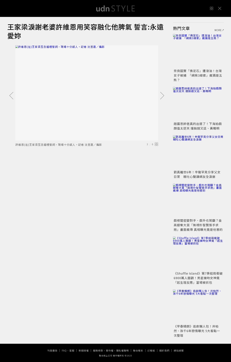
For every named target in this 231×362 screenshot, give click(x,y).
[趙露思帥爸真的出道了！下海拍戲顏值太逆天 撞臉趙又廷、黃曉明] (198, 104)
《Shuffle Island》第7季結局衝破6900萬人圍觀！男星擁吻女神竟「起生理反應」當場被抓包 (198, 278)
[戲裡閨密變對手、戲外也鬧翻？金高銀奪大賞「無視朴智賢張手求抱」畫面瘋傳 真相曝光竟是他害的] (198, 200)
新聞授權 (84, 350)
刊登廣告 (52, 350)
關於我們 (164, 350)
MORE (218, 30)
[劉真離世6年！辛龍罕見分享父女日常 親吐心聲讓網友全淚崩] (198, 152)
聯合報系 (138, 350)
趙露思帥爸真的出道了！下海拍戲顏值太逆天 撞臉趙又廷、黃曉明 (198, 125)
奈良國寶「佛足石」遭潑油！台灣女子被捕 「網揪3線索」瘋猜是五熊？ (198, 75)
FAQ (64, 350)
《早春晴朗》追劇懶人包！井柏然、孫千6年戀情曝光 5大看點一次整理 (197, 330)
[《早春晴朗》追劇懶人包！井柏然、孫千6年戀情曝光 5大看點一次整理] (198, 306)
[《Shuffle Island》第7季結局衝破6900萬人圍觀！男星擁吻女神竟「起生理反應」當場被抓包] (198, 253)
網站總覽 (179, 350)
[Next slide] (162, 96)
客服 (71, 350)
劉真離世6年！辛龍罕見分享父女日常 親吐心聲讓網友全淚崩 (197, 174)
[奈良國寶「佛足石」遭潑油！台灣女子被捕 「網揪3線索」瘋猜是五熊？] (198, 51)
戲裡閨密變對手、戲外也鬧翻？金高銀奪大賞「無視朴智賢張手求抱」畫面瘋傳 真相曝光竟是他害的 (198, 225)
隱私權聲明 (122, 350)
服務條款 (98, 350)
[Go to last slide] (11, 96)
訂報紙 (151, 350)
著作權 (109, 350)
